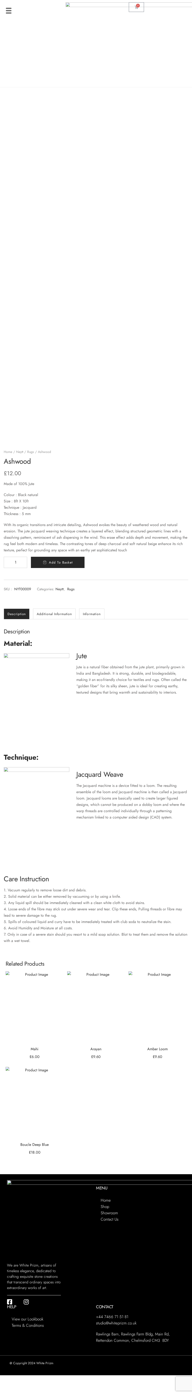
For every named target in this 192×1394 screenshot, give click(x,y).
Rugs (30, 451)
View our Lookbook (27, 1319)
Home (8, 451)
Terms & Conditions (28, 1325)
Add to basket (61, 562)
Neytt (19, 451)
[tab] (17, 614)
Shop (105, 1206)
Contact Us (109, 1219)
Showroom (109, 1213)
